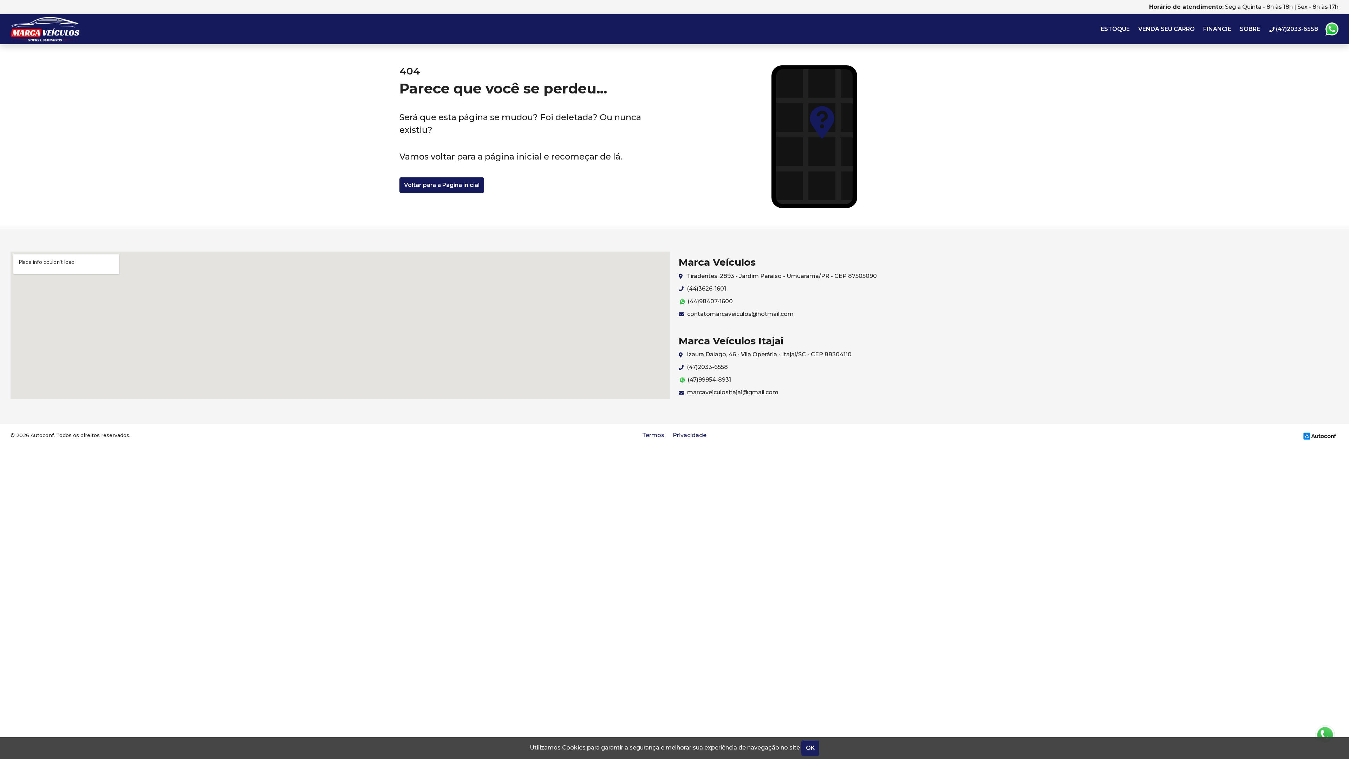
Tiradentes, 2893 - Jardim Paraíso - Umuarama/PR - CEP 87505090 (781, 276)
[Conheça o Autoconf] (1319, 435)
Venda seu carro (1166, 29)
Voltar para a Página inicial (442, 185)
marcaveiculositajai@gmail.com (732, 392)
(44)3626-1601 (705, 288)
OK (810, 748)
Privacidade (689, 435)
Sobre (1250, 29)
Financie (1217, 29)
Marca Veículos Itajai (55, 29)
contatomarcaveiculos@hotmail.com (740, 314)
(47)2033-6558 (706, 367)
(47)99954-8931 (708, 379)
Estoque (1115, 29)
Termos (653, 435)
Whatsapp (1331, 29)
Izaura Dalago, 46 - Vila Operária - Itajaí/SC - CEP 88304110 (768, 354)
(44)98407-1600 (709, 301)
